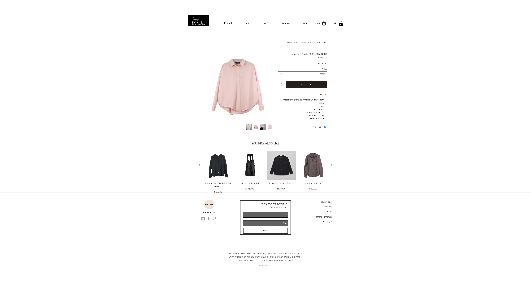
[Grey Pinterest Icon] (214, 218)
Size (324, 69)
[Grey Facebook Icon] (208, 218)
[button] (341, 23)
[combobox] (302, 73)
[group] (265, 172)
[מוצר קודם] (331, 165)
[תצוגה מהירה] (313, 165)
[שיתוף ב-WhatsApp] (314, 127)
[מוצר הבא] (199, 165)
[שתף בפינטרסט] (320, 127)
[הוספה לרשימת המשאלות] (281, 84)
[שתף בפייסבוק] (325, 127)
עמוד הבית (322, 42)
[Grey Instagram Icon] (203, 218)
